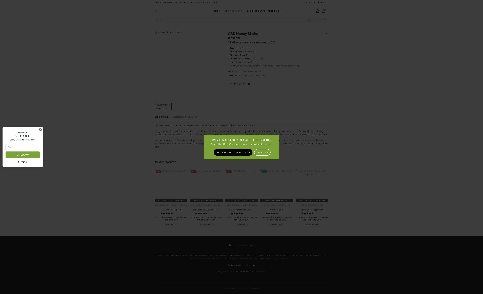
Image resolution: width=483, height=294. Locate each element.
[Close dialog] (40, 129)
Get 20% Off (23, 155)
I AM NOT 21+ (262, 152)
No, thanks (22, 162)
